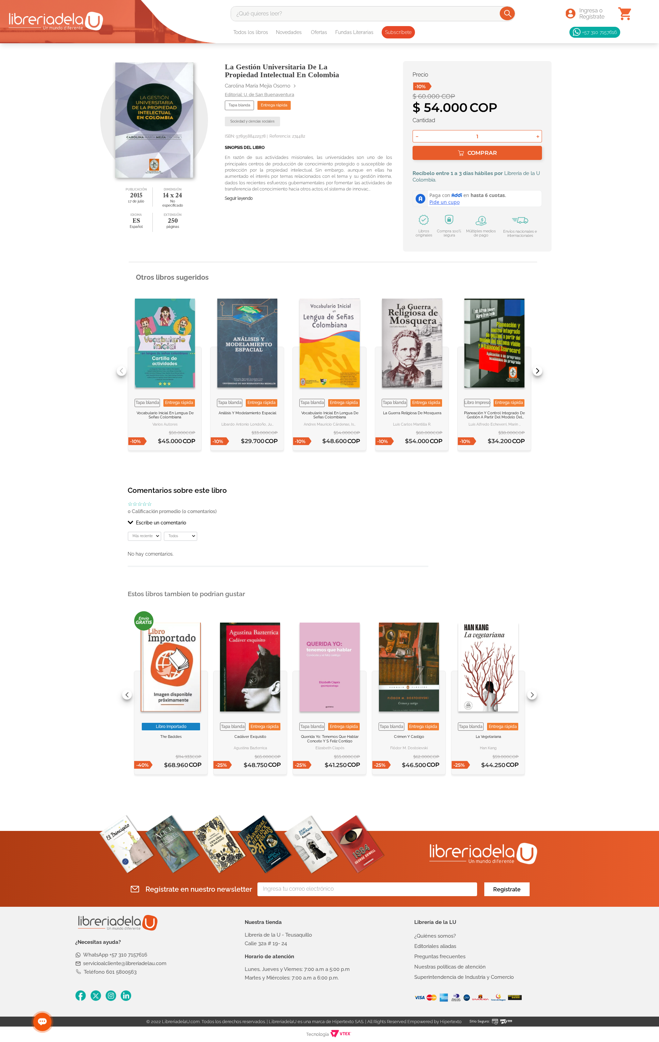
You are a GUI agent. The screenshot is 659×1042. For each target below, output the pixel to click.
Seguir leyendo (239, 198)
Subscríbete (398, 32)
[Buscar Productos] (508, 13)
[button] (278, 523)
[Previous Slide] (121, 371)
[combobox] (373, 14)
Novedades (289, 32)
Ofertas (319, 32)
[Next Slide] (537, 371)
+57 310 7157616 (599, 32)
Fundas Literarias (354, 32)
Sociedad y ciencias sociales (252, 121)
